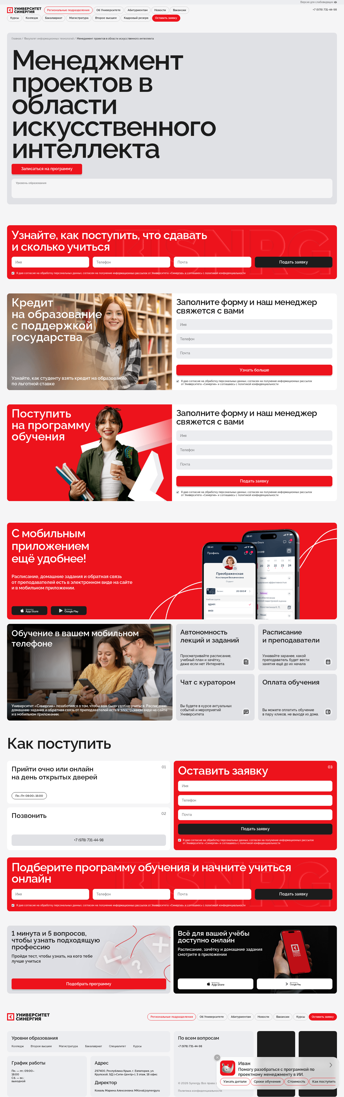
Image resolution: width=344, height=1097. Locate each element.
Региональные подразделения (68, 10)
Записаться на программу (47, 168)
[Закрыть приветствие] (217, 1057)
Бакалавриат (53, 18)
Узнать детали (235, 1081)
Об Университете (108, 10)
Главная (16, 38)
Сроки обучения (267, 1081)
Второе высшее (106, 18)
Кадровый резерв (136, 18)
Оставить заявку (166, 18)
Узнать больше (254, 370)
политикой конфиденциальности (225, 273)
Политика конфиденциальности (200, 1090)
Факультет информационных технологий (49, 38)
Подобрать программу (88, 983)
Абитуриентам (138, 10)
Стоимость (296, 1081)
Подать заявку (293, 262)
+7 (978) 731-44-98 (325, 9)
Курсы (14, 18)
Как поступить (324, 1081)
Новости (160, 10)
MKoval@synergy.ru (147, 1090)
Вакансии (179, 10)
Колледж (32, 18)
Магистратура (78, 18)
